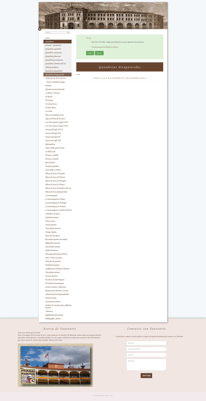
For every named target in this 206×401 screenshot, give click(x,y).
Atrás (78, 74)
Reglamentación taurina (54, 315)
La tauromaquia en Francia (55, 206)
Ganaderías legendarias (53, 71)
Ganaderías (49, 41)
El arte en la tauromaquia (54, 279)
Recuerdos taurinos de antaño (56, 239)
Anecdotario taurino (52, 246)
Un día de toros (51, 104)
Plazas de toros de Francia (55, 177)
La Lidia (48, 111)
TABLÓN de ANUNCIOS (55, 78)
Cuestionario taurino (52, 301)
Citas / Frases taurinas (53, 257)
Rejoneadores (50, 144)
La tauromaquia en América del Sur (58, 210)
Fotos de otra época (52, 235)
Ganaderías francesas (53, 56)
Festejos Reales (50, 232)
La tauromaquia (51, 195)
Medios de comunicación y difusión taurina (58, 306)
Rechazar (99, 53)
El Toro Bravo (50, 107)
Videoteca (49, 311)
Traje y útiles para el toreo (54, 148)
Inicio (47, 38)
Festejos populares (52, 166)
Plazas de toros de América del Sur (58, 188)
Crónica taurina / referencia (55, 287)
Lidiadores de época (52, 213)
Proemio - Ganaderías (53, 45)
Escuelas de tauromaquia (54, 283)
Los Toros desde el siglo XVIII (56, 122)
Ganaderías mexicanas (53, 52)
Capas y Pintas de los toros (55, 118)
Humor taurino (50, 298)
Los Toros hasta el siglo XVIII (56, 126)
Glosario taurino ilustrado (54, 89)
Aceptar (90, 53)
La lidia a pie (50, 151)
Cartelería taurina (51, 217)
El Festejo (49, 100)
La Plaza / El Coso (52, 93)
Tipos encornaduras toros (54, 115)
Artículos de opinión (52, 261)
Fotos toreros (50, 221)
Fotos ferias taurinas (53, 228)
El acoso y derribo (51, 158)
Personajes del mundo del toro (56, 254)
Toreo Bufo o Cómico (53, 169)
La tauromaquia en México (55, 199)
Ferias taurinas (50, 224)
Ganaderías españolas (53, 49)
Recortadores (50, 162)
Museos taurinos (51, 276)
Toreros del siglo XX (52, 137)
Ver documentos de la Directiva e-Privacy (104, 47)
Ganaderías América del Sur (55, 63)
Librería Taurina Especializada (57, 294)
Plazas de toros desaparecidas (56, 191)
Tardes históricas (51, 250)
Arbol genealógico (51, 67)
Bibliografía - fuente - (53, 318)
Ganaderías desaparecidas (54, 74)
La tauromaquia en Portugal (55, 202)
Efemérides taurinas (52, 243)
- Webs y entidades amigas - (55, 82)
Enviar (146, 375)
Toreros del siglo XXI (53, 140)
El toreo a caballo (51, 155)
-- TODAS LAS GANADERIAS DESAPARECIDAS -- (119, 78)
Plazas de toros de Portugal (55, 180)
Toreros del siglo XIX (53, 133)
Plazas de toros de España (55, 173)
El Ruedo (48, 96)
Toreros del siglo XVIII (54, 129)
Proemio (48, 85)
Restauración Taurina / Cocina (56, 290)
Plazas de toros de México (55, 184)
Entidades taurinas (52, 265)
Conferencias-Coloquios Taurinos (57, 268)
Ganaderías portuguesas (54, 60)
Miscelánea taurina (52, 272)
